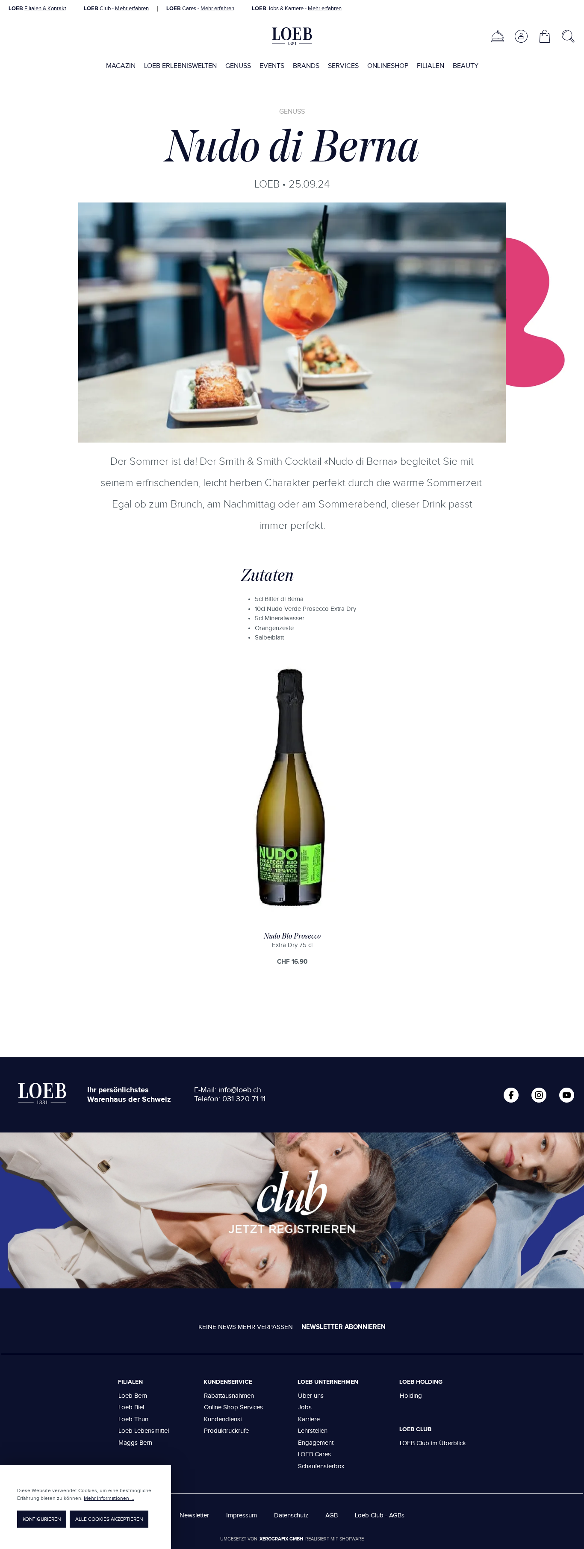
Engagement (315, 1442)
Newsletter (194, 1515)
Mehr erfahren (132, 8)
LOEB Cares (314, 1454)
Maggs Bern (135, 1442)
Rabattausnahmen (229, 1395)
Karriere (309, 1419)
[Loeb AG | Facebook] (511, 1095)
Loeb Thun (133, 1419)
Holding (411, 1395)
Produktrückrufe (226, 1431)
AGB (331, 1515)
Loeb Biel (131, 1407)
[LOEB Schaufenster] (497, 36)
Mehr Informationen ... (109, 1498)
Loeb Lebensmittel (143, 1431)
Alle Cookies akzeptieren (109, 1519)
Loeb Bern (132, 1395)
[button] (521, 36)
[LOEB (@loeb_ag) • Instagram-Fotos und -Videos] (538, 1095)
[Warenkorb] (544, 36)
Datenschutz (291, 1515)
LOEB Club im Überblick (433, 1443)
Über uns (311, 1395)
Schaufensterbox (321, 1466)
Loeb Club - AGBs (379, 1515)
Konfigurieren (42, 1519)
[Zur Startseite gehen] (292, 36)
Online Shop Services (233, 1407)
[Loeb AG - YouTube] (566, 1095)
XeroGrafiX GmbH (281, 1539)
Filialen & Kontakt (45, 8)
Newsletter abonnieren (343, 1327)
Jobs (305, 1407)
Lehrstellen (312, 1431)
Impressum (241, 1515)
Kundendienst (223, 1419)
